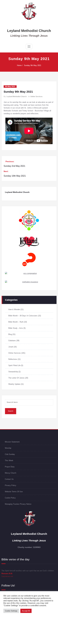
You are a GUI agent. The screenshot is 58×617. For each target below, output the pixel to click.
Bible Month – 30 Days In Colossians (22, 316)
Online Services (36, 96)
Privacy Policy (10, 485)
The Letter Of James (16, 378)
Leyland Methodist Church (29, 31)
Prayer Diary (10, 467)
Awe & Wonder (14, 309)
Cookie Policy (10, 498)
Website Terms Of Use (14, 492)
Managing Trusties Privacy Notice (18, 504)
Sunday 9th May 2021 (32, 65)
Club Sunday (10, 454)
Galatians (12, 341)
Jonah (10, 347)
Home (19, 65)
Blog (10, 334)
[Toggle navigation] (29, 46)
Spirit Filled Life (14, 365)
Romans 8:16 (6, 574)
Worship (8, 448)
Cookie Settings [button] (11, 611)
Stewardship (13, 372)
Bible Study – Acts (15, 328)
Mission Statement (12, 442)
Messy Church (10, 473)
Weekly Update (14, 384)
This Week (9, 460)
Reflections (12, 359)
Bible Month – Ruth (15, 322)
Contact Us (9, 479)
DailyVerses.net (7, 576)
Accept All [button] (26, 611)
